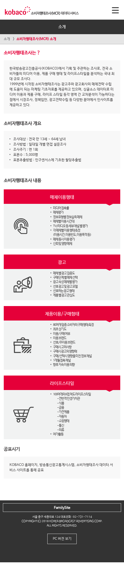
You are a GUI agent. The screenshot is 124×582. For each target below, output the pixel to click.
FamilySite (62, 508)
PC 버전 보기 (62, 539)
